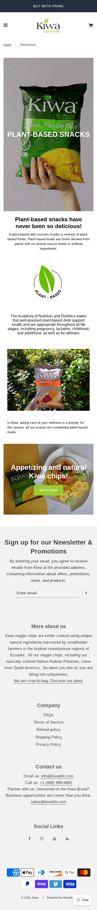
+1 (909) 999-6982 (56, 782)
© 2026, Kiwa (29, 897)
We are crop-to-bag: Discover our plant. (49, 681)
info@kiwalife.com (56, 776)
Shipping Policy (48, 737)
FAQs (48, 715)
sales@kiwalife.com (48, 802)
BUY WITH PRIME (48, 6)
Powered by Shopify (60, 897)
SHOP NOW (49, 490)
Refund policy (48, 729)
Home (7, 44)
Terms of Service (49, 722)
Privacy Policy (48, 744)
